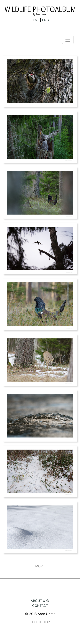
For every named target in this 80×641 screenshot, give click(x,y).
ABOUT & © (40, 601)
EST (36, 20)
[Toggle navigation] (68, 40)
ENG (45, 20)
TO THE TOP (40, 622)
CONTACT (40, 606)
